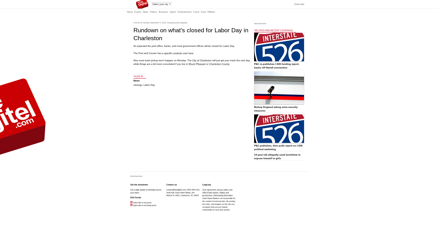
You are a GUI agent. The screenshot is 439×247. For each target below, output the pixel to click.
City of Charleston (202, 60)
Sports (173, 12)
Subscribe (299, 4)
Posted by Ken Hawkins (177, 23)
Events (137, 12)
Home (130, 12)
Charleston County (219, 64)
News (145, 12)
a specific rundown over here (177, 53)
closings (137, 85)
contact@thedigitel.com (176, 190)
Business (163, 12)
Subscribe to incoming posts (144, 205)
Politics (153, 12)
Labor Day (149, 85)
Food (203, 12)
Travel (196, 12)
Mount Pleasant (197, 64)
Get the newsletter (139, 185)
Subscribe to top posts (142, 203)
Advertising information (223, 195)
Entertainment (185, 12)
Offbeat (211, 12)
